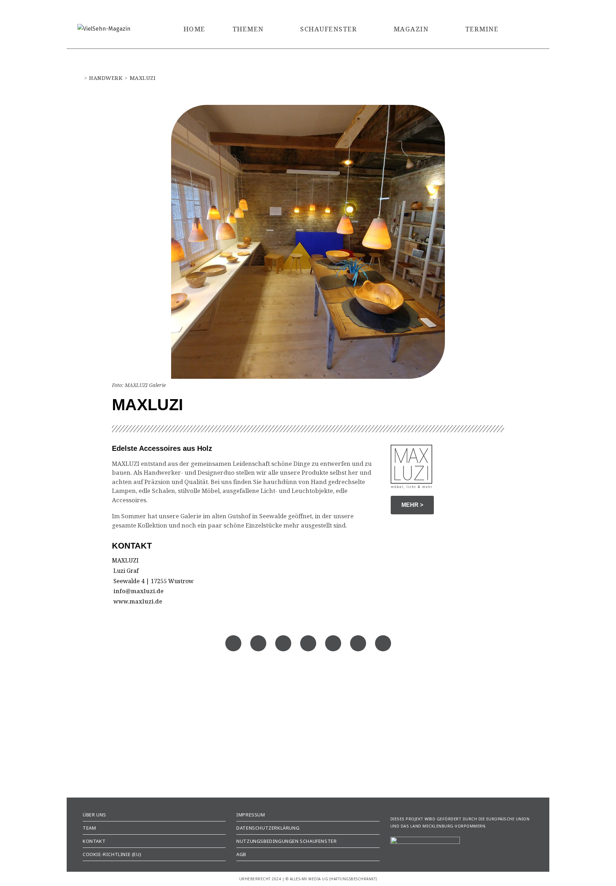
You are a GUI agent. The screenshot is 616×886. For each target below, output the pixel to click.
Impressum (250, 814)
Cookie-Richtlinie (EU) (112, 854)
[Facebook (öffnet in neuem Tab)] (504, 7)
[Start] (79, 77)
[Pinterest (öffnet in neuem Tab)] (517, 7)
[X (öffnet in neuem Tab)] (491, 7)
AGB (241, 854)
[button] (233, 643)
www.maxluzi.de (137, 601)
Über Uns (94, 814)
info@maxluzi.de (138, 591)
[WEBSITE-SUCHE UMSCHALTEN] (528, 29)
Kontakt (94, 841)
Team (89, 828)
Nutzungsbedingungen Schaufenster (286, 841)
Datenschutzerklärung (267, 828)
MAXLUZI (143, 77)
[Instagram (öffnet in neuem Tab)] (527, 7)
